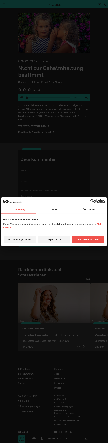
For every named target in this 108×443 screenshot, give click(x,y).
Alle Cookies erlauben (88, 239)
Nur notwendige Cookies (20, 239)
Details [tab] (54, 209)
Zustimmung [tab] (19, 209)
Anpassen (52, 239)
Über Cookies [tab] (89, 209)
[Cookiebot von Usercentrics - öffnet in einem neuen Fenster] (92, 201)
